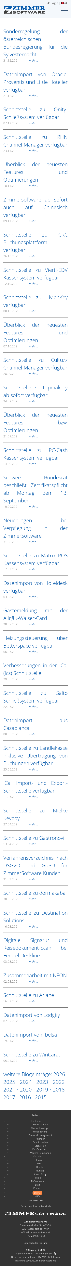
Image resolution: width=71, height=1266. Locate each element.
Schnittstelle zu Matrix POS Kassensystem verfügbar (35, 559)
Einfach (40, 1160)
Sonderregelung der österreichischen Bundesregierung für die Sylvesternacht (35, 43)
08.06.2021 (20, 734)
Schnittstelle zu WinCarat (31, 1054)
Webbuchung (40, 1131)
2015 (41, 1097)
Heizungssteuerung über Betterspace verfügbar (35, 641)
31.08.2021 (20, 542)
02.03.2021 (20, 981)
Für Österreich (40, 1149)
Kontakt (37, 1188)
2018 (59, 1089)
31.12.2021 (20, 60)
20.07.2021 (20, 624)
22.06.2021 (20, 707)
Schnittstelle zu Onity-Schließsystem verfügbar (35, 113)
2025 (9, 1081)
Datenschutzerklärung (35, 1243)
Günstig (40, 1170)
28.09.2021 (20, 374)
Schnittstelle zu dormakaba (34, 892)
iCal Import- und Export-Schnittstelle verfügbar (35, 786)
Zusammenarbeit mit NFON (35, 975)
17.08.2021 (20, 569)
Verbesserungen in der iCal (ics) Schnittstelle (35, 669)
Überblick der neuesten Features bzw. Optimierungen (35, 422)
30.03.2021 (20, 899)
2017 (9, 1097)
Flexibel (40, 1167)
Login (54, 3)
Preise (37, 1177)
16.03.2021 (20, 926)
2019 (42, 1089)
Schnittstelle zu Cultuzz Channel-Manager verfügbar (35, 363)
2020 (26, 1089)
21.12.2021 (20, 96)
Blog (37, 1184)
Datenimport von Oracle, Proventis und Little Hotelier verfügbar (35, 82)
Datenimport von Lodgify (31, 1014)
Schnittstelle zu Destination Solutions (35, 916)
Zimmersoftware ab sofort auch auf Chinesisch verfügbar (35, 207)
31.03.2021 (20, 879)
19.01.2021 (20, 1041)
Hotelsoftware (40, 1124)
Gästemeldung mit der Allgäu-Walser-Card (35, 614)
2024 (26, 1081)
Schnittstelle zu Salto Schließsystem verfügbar (35, 696)
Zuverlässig (40, 1174)
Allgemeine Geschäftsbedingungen (35, 1253)
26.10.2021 (20, 256)
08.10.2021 (20, 311)
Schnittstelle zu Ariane (28, 995)
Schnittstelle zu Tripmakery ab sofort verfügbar (35, 391)
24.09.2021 (20, 401)
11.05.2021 (20, 797)
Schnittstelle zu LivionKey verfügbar (35, 301)
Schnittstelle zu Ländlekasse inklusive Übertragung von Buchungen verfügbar (35, 755)
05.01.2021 (20, 1061)
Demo (37, 1193)
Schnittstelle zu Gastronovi (33, 837)
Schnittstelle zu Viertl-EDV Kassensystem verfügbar (35, 273)
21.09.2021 (20, 436)
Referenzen (37, 1181)
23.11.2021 (20, 151)
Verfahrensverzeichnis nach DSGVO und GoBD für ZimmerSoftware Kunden (35, 865)
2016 (25, 1097)
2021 (9, 1089)
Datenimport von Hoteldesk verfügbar (35, 586)
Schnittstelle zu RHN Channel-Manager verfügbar (35, 140)
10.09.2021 (20, 507)
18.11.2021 (20, 186)
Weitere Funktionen (40, 1153)
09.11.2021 (20, 221)
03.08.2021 (20, 597)
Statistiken (40, 1145)
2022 (59, 1081)
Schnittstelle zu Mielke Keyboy (35, 814)
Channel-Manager (40, 1128)
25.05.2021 (20, 769)
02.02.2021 (20, 1021)
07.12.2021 (20, 123)
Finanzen (40, 1138)
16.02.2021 (20, 1001)
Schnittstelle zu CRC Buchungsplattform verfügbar (35, 242)
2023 (42, 1081)
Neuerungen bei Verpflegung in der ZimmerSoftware (35, 528)
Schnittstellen (40, 1142)
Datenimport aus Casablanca (35, 724)
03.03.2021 (20, 961)
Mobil (40, 1163)
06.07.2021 (20, 652)
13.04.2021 (20, 844)
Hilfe (37, 1196)
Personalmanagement (40, 1135)
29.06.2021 (20, 679)
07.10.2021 (20, 346)
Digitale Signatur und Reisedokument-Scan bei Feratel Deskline (35, 948)
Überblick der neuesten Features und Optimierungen (35, 172)
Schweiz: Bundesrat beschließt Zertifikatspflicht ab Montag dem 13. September (35, 489)
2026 (59, 1074)
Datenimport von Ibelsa (30, 1034)
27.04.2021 (20, 824)
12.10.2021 (20, 284)
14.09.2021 (20, 464)
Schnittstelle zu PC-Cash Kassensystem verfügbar (35, 453)
